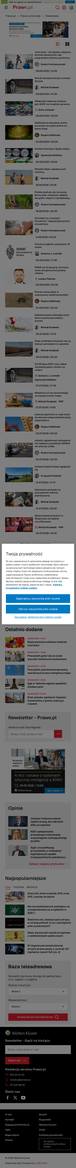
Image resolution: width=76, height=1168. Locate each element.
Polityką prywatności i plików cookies (34, 586)
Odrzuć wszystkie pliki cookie (38, 609)
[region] (38, 584)
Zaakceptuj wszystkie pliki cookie (38, 598)
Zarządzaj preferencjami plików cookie (38, 616)
